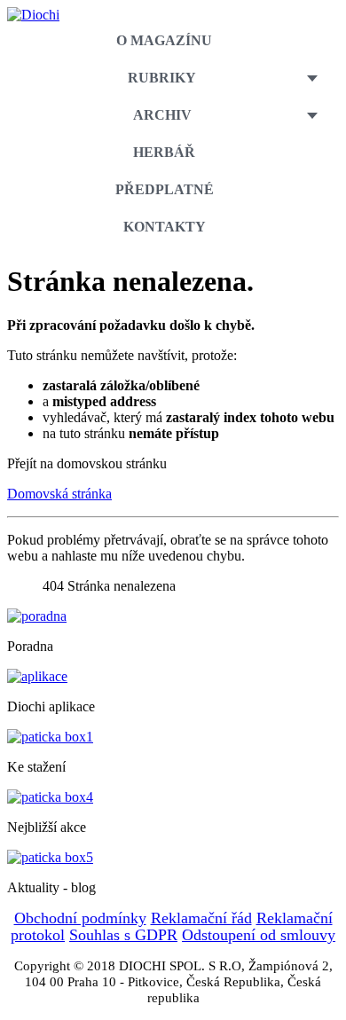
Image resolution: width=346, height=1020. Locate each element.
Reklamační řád (201, 918)
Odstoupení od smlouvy (258, 935)
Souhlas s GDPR (123, 935)
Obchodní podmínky (80, 918)
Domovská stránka (59, 493)
